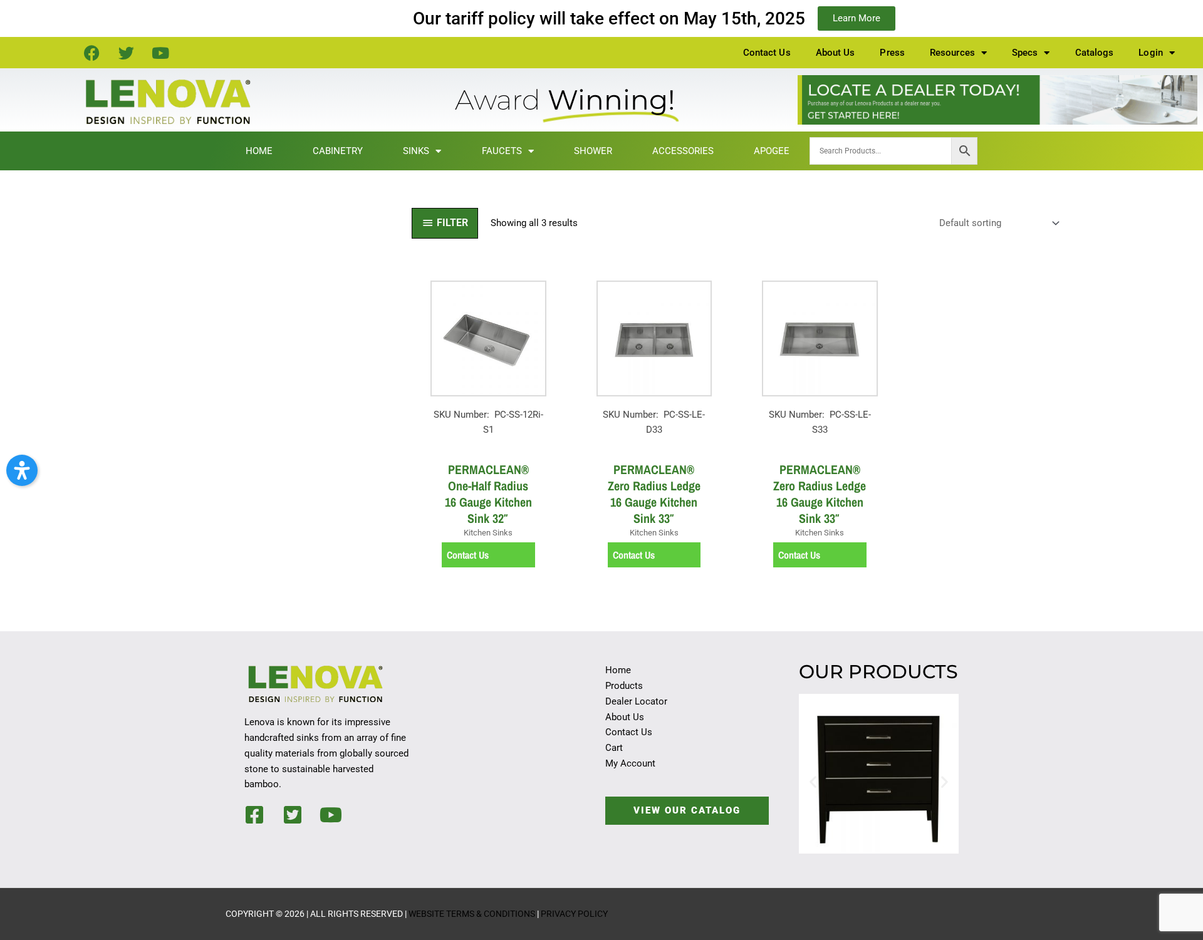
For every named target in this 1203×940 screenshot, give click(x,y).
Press (892, 52)
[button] (813, 781)
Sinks (416, 151)
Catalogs (1094, 52)
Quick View (488, 442)
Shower (593, 151)
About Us (835, 52)
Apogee (771, 151)
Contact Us (767, 52)
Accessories (683, 151)
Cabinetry (338, 151)
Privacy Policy (574, 914)
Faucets (502, 151)
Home (259, 151)
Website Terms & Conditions (472, 914)
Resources (952, 52)
